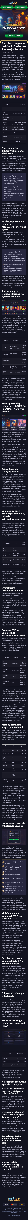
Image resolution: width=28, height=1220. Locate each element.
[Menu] (26, 2)
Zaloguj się (7, 7)
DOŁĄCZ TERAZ (14, 36)
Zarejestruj (21, 7)
